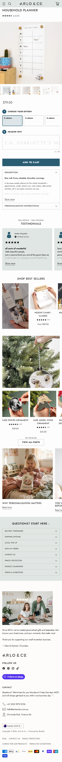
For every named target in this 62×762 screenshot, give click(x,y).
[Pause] (54, 383)
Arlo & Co (22, 731)
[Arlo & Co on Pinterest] (8, 669)
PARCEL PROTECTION (31, 738)
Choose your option (18, 111)
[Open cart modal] (57, 4)
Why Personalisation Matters (21, 503)
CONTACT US (14, 738)
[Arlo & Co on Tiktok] (17, 669)
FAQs (4, 738)
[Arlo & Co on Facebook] (3, 669)
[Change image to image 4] (16, 90)
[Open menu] (4, 4)
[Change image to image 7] (46, 90)
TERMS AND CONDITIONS (40, 743)
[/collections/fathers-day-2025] (31, 362)
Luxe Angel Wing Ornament (43, 422)
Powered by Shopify (37, 731)
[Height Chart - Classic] (43, 296)
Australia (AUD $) (13, 726)
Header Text (13, 131)
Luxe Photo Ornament (15, 420)
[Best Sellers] (7, 324)
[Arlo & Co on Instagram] (13, 669)
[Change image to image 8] (56, 90)
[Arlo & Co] (31, 3)
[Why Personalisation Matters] (27, 473)
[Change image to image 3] (7, 90)
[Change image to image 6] (36, 90)
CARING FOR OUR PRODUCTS (14, 743)
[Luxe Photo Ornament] (15, 404)
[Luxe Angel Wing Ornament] (43, 404)
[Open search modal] (10, 4)
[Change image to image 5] (26, 90)
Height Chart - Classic (43, 314)
